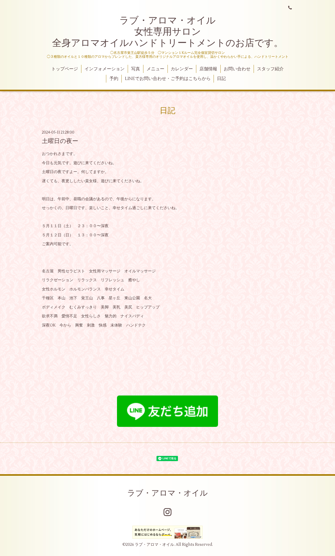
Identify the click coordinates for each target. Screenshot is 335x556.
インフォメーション (105, 69)
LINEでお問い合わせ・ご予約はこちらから (168, 79)
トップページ (64, 69)
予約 (113, 79)
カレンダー (182, 69)
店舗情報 (208, 69)
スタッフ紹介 (270, 69)
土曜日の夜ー (60, 141)
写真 (135, 69)
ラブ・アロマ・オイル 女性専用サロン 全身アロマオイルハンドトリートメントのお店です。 (167, 32)
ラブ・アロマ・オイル (167, 493)
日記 (221, 79)
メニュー (155, 69)
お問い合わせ (237, 69)
